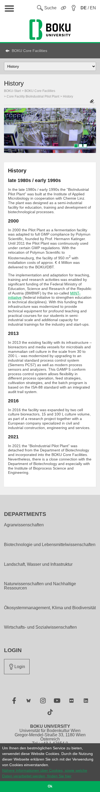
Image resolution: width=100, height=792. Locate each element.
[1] (76, 145)
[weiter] (89, 131)
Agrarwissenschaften (24, 525)
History (68, 96)
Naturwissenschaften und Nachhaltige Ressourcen (40, 586)
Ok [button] (50, 786)
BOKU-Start (12, 91)
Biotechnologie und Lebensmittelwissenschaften (49, 545)
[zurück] (10, 131)
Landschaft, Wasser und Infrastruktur (38, 564)
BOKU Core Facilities (29, 51)
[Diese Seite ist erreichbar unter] (92, 102)
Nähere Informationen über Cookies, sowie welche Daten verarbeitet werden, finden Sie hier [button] (44, 773)
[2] (80, 145)
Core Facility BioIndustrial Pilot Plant (33, 96)
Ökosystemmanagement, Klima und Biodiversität (50, 608)
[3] (85, 145)
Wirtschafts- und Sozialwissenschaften (40, 627)
